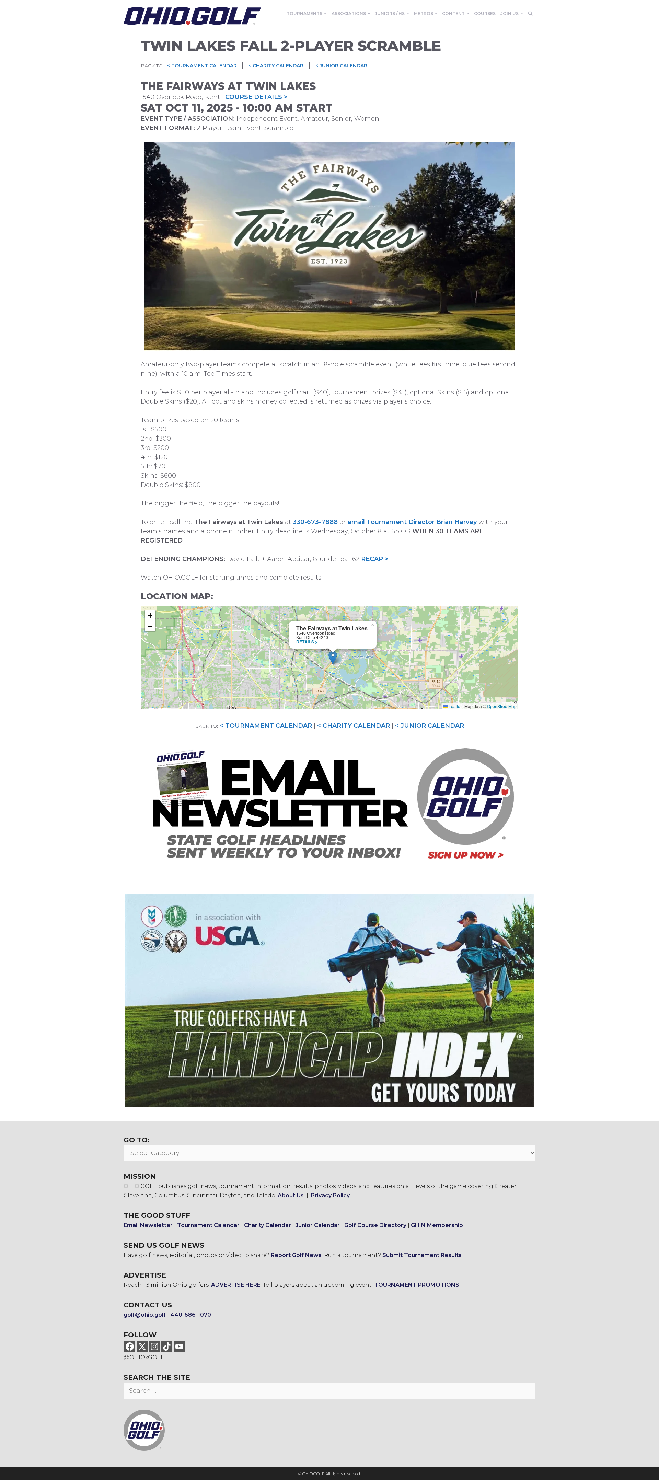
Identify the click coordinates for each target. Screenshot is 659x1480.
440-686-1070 (190, 1315)
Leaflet (454, 706)
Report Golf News (296, 1255)
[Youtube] (179, 1346)
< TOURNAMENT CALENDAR (202, 65)
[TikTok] (166, 1346)
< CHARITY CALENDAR (275, 65)
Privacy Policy (330, 1195)
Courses (485, 13)
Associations (349, 13)
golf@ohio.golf (145, 1315)
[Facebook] (129, 1346)
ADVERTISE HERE (236, 1285)
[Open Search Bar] (530, 14)
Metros (423, 13)
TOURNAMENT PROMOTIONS (416, 1285)
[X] (142, 1346)
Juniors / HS (390, 13)
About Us (291, 1195)
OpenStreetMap (502, 706)
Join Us (509, 13)
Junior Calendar (318, 1225)
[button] (332, 658)
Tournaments (304, 13)
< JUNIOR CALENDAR (341, 65)
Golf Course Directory (375, 1225)
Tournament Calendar (208, 1225)
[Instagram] (154, 1346)
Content (453, 13)
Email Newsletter (148, 1225)
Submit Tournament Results (422, 1255)
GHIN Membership (437, 1225)
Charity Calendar (267, 1225)
